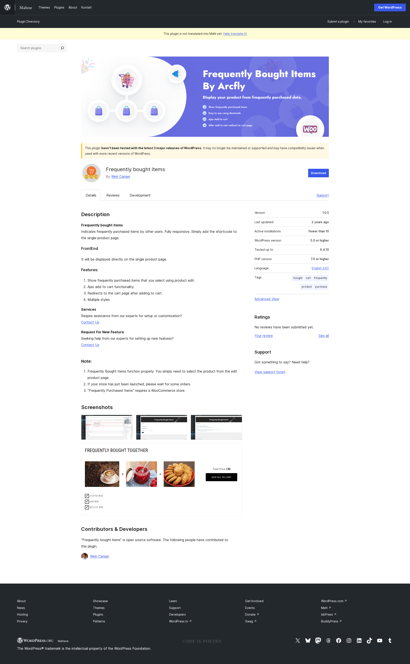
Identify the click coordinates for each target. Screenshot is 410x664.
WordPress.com (334, 601)
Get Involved (254, 601)
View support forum (270, 372)
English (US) (320, 268)
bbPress (329, 614)
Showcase (100, 601)
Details (91, 195)
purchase (321, 286)
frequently (320, 278)
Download (318, 173)
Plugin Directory (28, 21)
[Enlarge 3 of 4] (236, 420)
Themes (99, 608)
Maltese (63, 641)
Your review (264, 335)
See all (324, 335)
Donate (252, 614)
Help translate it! (235, 33)
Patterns (99, 621)
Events (250, 608)
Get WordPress (390, 7)
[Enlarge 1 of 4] (127, 420)
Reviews (113, 195)
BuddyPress (331, 621)
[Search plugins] (62, 48)
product (307, 286)
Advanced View (267, 299)
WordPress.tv (180, 621)
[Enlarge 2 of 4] (181, 420)
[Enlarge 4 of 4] (236, 449)
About (21, 601)
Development (140, 195)
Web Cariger (120, 176)
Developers (177, 614)
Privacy (22, 621)
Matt (326, 608)
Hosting (22, 614)
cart (308, 278)
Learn (173, 601)
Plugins (98, 614)
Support (322, 195)
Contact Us (90, 322)
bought (297, 278)
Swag (251, 621)
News (21, 608)
